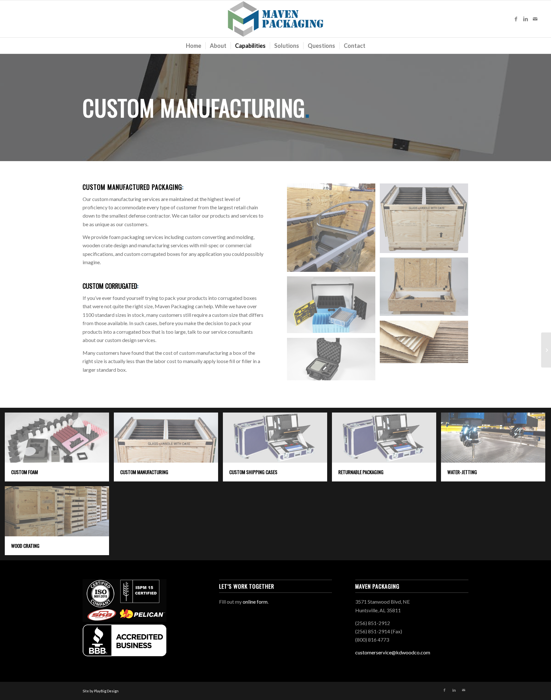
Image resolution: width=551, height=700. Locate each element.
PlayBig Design (106, 691)
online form (255, 602)
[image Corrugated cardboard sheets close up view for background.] (426, 344)
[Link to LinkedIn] (525, 19)
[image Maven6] (426, 289)
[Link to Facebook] (516, 19)
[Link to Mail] (535, 19)
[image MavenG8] (426, 220)
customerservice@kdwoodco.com (392, 652)
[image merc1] (333, 230)
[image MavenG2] (333, 307)
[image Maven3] (333, 361)
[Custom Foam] (546, 350)
